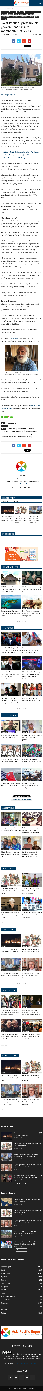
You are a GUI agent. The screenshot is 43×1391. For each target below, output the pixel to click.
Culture (31, 513)
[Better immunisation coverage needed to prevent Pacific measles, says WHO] (32, 639)
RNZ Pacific (5, 1290)
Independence (5, 431)
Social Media (15, 16)
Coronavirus (5, 645)
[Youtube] (30, 487)
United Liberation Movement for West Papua (21, 434)
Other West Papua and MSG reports (15, 158)
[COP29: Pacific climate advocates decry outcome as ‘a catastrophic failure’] (11, 578)
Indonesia (10, 14)
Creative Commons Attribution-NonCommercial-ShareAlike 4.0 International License (21, 1357)
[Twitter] (26, 487)
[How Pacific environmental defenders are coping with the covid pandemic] (32, 602)
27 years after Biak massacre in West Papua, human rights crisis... (11, 785)
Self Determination (6, 16)
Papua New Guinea (19, 14)
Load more (20, 621)
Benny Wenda (11, 429)
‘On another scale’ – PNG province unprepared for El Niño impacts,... (25, 1232)
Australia (4, 1007)
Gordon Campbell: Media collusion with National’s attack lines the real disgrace (31, 1012)
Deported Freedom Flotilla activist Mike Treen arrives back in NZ (9, 1036)
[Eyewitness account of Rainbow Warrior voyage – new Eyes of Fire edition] (32, 774)
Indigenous (4, 14)
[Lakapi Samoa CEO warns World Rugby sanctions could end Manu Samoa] (35, 510)
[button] (40, 3)
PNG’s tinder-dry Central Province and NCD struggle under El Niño (7, 518)
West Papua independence (9, 436)
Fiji (26, 11)
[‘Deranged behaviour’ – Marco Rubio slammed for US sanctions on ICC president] (32, 904)
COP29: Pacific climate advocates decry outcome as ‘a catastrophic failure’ (10, 589)
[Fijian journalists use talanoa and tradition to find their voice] (11, 819)
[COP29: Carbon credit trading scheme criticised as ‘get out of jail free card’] (32, 578)
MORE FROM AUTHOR (10, 501)
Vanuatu (37, 16)
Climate (3, 513)
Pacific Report (20, 11)
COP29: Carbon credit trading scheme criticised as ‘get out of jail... (32, 589)
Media (3, 1293)
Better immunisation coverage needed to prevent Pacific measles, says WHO (31, 650)
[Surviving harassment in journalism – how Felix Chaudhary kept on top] (32, 843)
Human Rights (37, 11)
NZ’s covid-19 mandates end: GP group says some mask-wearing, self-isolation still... (10, 700)
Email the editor (24, 484)
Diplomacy (31, 429)
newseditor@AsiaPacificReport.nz (26, 1363)
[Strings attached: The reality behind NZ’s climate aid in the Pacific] (11, 602)
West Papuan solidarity (24, 436)
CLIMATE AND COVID (10, 567)
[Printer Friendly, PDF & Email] (7, 417)
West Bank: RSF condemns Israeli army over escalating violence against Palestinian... (28, 1176)
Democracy (5, 1303)
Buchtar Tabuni (21, 429)
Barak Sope (14, 338)
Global (30, 11)
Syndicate (31, 16)
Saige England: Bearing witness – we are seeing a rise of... (31, 761)
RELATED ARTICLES (9, 498)
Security (32, 14)
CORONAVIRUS (7, 628)
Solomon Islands (23, 16)
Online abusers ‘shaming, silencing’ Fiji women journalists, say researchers (30, 830)
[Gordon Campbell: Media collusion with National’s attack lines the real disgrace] (32, 1001)
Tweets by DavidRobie (21, 800)
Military (4, 1309)
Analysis (18, 513)
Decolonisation (12, 11)
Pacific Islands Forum (31, 431)
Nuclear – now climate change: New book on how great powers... (32, 737)
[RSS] (21, 1377)
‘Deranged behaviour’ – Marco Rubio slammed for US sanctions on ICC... (32, 914)
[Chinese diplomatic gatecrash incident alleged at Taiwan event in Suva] (32, 1025)
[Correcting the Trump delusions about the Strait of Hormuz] (6, 1202)
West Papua (4, 19)
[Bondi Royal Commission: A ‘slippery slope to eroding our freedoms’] (11, 904)
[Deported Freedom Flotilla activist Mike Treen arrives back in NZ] (11, 1025)
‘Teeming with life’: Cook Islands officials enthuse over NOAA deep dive (31, 890)
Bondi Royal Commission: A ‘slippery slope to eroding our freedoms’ (10, 914)
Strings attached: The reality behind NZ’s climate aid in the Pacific (10, 613)
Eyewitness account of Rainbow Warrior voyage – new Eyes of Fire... (30, 785)
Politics (26, 14)
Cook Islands (26, 885)
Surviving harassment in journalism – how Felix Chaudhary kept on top (29, 854)
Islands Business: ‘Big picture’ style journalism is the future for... (10, 854)
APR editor (6, 35)
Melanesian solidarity (17, 431)
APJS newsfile (5, 825)
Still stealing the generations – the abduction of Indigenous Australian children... (10, 1012)
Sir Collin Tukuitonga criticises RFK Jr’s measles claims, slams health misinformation (11, 650)
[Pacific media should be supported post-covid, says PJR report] (32, 689)
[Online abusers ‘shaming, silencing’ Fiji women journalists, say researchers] (32, 819)
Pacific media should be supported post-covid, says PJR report (32, 700)
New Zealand (6, 1283)
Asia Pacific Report (12, 423)
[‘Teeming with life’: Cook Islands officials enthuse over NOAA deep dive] (32, 879)
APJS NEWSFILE (8, 808)
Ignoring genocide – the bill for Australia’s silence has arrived (10, 761)
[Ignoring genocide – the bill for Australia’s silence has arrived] (11, 750)
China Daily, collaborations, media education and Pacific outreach (10, 890)
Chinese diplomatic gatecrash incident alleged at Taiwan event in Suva (31, 1036)
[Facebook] (13, 487)
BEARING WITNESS (9, 715)
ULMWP (12, 426)
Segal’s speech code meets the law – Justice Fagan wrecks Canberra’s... (31, 975)
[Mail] (16, 1377)
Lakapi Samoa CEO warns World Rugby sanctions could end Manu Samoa (10, 975)
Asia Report (4, 11)
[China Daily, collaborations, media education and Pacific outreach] (21, 510)
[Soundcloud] (21, 487)
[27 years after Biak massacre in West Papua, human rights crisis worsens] (11, 774)
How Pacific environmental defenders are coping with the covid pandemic (31, 613)
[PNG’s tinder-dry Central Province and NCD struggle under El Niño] (7, 510)
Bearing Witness (27, 780)
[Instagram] (17, 487)
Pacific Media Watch (8, 1296)
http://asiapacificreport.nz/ (21, 478)
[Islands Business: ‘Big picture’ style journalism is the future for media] (11, 843)
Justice (3, 1313)
